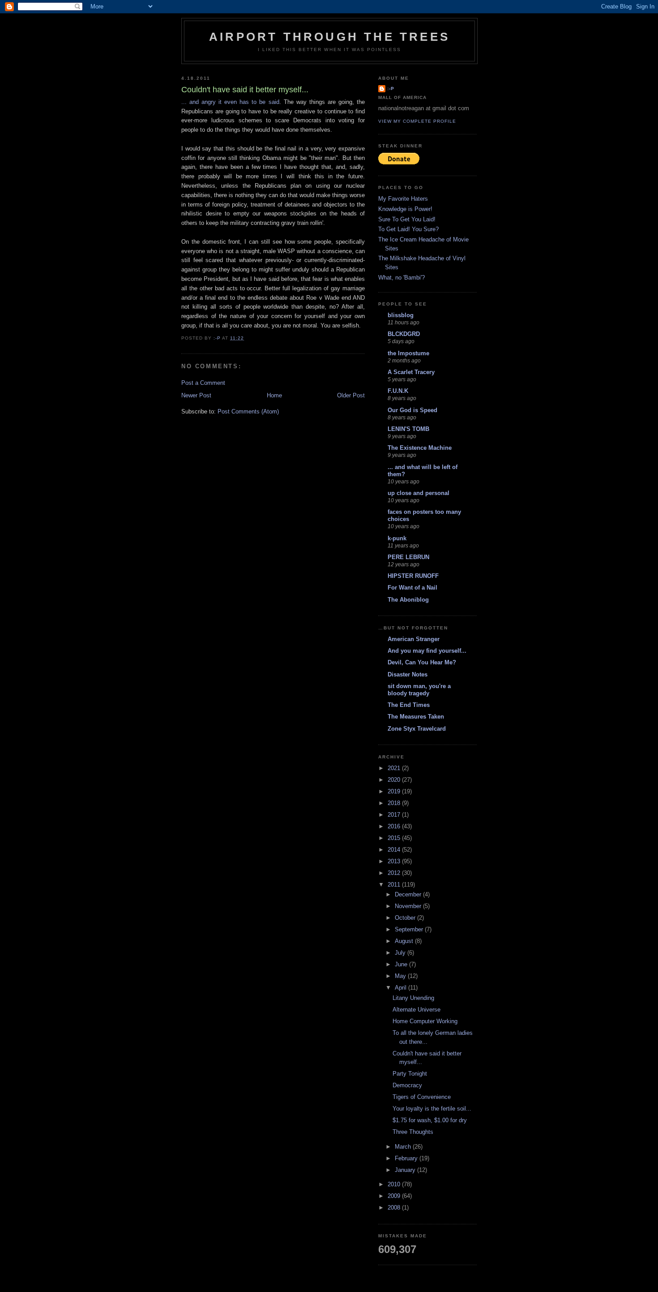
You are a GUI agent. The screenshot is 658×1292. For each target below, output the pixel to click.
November (409, 906)
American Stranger (414, 639)
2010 (395, 1184)
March (404, 1146)
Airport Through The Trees (329, 36)
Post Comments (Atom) (248, 411)
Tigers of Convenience (422, 1097)
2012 (395, 873)
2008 (395, 1207)
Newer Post (196, 395)
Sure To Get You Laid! (407, 219)
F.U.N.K (398, 391)
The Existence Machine (420, 447)
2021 (395, 768)
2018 (395, 803)
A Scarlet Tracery (411, 372)
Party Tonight (410, 1073)
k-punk (397, 538)
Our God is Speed (412, 410)
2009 (395, 1196)
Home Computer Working (425, 1021)
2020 (395, 779)
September (410, 929)
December (409, 894)
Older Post (351, 395)
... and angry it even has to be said (230, 102)
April (401, 987)
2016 (395, 826)
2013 (395, 861)
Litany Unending (413, 998)
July (401, 952)
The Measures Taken (416, 716)
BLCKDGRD (404, 334)
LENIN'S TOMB (408, 429)
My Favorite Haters (403, 198)
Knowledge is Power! (405, 209)
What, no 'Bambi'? (401, 277)
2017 (395, 814)
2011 (395, 884)
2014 (395, 849)
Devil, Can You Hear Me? (422, 662)
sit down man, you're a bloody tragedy (419, 690)
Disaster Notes (407, 674)
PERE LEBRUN (408, 557)
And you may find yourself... (427, 650)
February (407, 1158)
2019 (395, 791)
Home (274, 395)
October (406, 917)
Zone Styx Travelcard (417, 728)
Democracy (407, 1085)
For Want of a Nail (412, 587)
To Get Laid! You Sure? (408, 229)
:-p (390, 88)
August (405, 941)
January (406, 1170)
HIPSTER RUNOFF (413, 576)
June (402, 964)
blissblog (401, 315)
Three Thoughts (413, 1131)
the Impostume (408, 353)
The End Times (409, 705)
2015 (395, 838)
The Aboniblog (408, 599)
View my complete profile (417, 121)
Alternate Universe (416, 1009)
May (401, 976)
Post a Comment (203, 382)
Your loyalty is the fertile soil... (432, 1108)
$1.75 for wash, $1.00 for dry (430, 1120)
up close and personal (418, 493)
